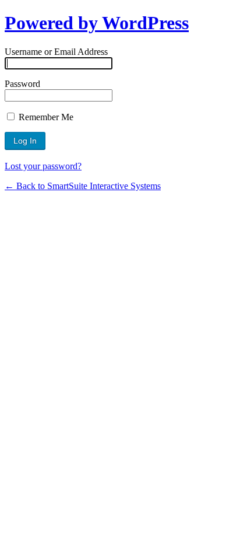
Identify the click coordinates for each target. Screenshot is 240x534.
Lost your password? (43, 166)
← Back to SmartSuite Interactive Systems (83, 186)
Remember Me (44, 117)
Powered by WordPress (97, 22)
